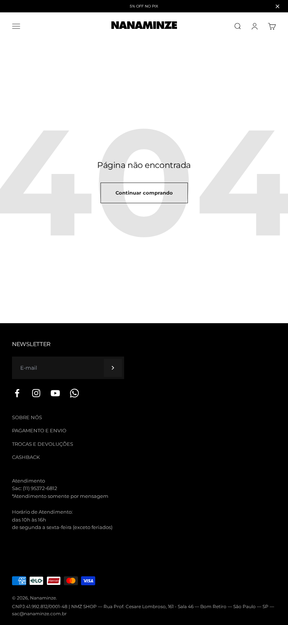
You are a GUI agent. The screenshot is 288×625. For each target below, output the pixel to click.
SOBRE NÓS (27, 417)
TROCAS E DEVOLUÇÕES (42, 444)
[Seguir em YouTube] (55, 393)
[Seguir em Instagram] (36, 393)
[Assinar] (113, 368)
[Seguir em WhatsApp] (74, 393)
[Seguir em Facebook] (17, 393)
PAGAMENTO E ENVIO (39, 430)
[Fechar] (277, 6)
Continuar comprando (144, 193)
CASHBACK (26, 457)
